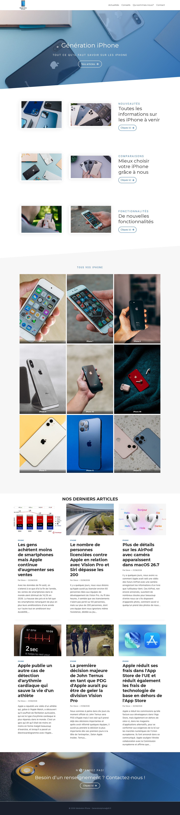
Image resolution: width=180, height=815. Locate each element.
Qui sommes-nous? (143, 5)
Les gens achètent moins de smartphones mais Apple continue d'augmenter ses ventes (36, 559)
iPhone (21, 540)
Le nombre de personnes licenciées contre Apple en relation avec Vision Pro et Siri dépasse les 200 (89, 559)
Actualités (113, 5)
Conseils (125, 5)
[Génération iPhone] (23, 5)
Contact (160, 5)
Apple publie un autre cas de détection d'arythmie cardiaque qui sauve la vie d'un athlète (36, 680)
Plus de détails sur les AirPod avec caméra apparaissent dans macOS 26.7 (141, 554)
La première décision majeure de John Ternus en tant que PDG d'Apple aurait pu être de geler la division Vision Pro (89, 683)
